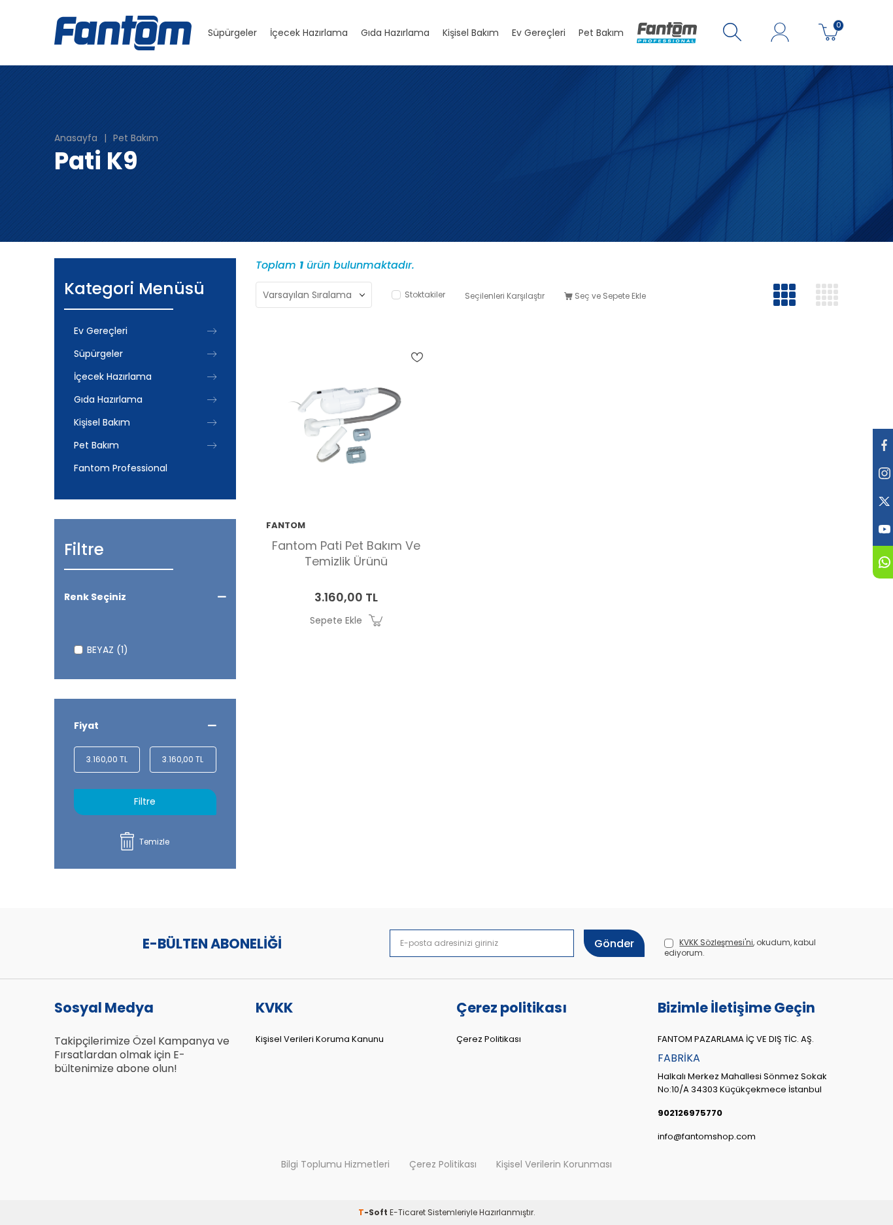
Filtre (145, 801)
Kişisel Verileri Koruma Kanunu (320, 1039)
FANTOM (285, 525)
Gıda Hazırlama (395, 32)
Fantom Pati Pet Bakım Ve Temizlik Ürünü (346, 553)
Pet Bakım (601, 32)
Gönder (614, 943)
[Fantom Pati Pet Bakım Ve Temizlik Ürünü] (346, 419)
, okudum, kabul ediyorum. (740, 947)
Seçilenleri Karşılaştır (505, 295)
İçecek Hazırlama (309, 32)
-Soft (374, 1212)
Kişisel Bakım (471, 32)
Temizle (154, 841)
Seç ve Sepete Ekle (609, 295)
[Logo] (666, 32)
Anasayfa (75, 138)
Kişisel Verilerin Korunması (554, 1164)
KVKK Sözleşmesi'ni (716, 942)
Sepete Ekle (336, 620)
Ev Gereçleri (538, 32)
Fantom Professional (120, 468)
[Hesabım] (780, 32)
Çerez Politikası (488, 1039)
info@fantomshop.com (707, 1136)
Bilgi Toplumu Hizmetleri (335, 1164)
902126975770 (690, 1113)
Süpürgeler (232, 32)
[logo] (123, 33)
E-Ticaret (408, 1212)
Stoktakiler (425, 295)
